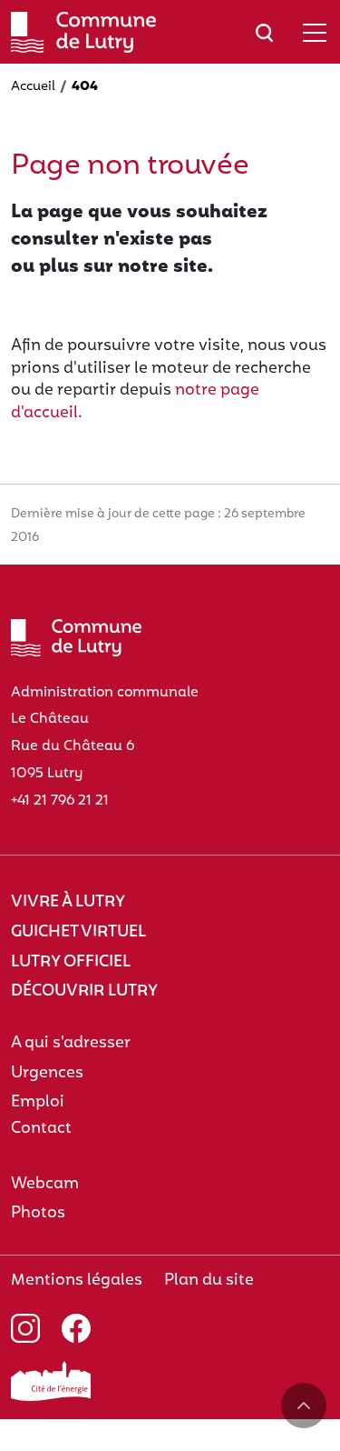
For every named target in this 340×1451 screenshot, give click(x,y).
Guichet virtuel (78, 932)
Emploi (37, 1102)
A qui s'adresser (71, 1043)
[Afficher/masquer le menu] (314, 32)
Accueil (33, 86)
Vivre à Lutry (68, 902)
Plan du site (209, 1280)
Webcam (45, 1184)
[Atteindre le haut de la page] (303, 1405)
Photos (38, 1213)
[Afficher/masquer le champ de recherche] (264, 32)
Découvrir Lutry (84, 991)
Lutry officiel (71, 962)
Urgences (47, 1073)
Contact (41, 1128)
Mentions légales (76, 1280)
